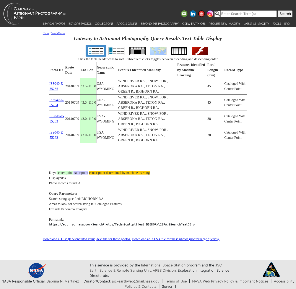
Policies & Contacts (140, 286)
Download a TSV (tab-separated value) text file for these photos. (87, 239)
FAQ (286, 23)
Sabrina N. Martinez (63, 281)
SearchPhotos (58, 33)
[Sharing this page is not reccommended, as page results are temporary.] (147, 13)
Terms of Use (176, 281)
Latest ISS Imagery (256, 23)
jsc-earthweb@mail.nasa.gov (135, 281)
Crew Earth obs (193, 23)
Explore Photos (79, 23)
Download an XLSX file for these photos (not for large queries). (176, 239)
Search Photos (54, 23)
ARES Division (164, 270)
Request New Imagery (224, 23)
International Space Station (163, 265)
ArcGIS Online (127, 23)
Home (46, 33)
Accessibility (284, 281)
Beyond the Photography (160, 23)
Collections (104, 23)
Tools (277, 23)
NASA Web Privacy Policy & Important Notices (230, 281)
